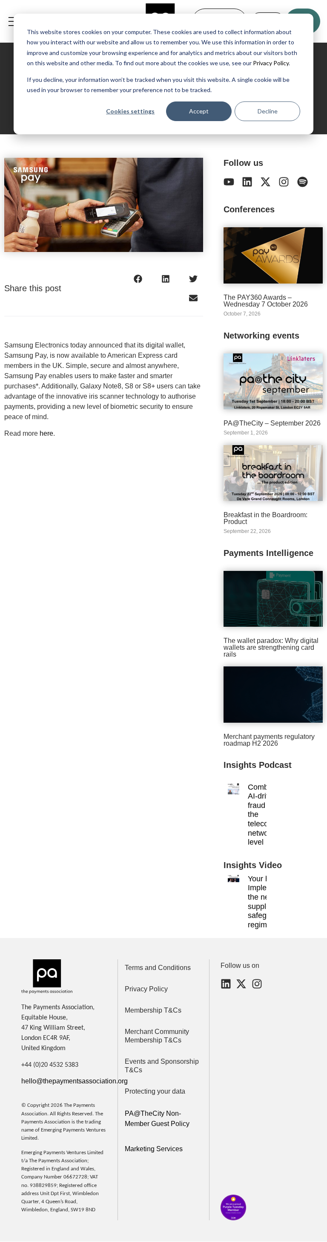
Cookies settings (130, 111)
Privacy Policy (270, 63)
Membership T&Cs (153, 1010)
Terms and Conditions (158, 967)
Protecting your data (155, 1091)
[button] (138, 278)
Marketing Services (154, 1148)
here (46, 433)
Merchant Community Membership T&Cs (157, 1036)
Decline (268, 111)
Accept (199, 111)
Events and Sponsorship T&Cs (162, 1066)
